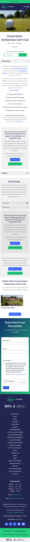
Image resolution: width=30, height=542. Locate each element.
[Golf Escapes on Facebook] (19, 524)
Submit (6, 387)
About (4, 173)
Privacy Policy (20, 374)
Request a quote (15, 269)
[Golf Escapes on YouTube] (23, 524)
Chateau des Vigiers (8, 308)
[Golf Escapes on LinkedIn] (6, 524)
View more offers (15, 164)
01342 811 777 (17, 495)
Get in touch (19, 121)
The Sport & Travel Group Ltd (15, 512)
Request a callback (15, 273)
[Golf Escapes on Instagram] (10, 524)
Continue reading (14, 90)
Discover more (15, 314)
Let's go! (23, 55)
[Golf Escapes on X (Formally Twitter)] (14, 524)
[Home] (8, 43)
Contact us (14, 1)
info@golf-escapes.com (17, 498)
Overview (6, 61)
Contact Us (15, 159)
